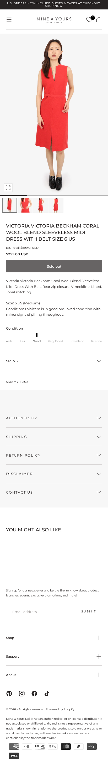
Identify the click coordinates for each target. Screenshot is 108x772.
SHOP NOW (54, 5)
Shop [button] (10, 638)
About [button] (11, 675)
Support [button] (12, 656)
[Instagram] (22, 693)
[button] (9, 20)
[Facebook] (34, 693)
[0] (89, 19)
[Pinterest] (9, 693)
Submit (88, 611)
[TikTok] (47, 693)
